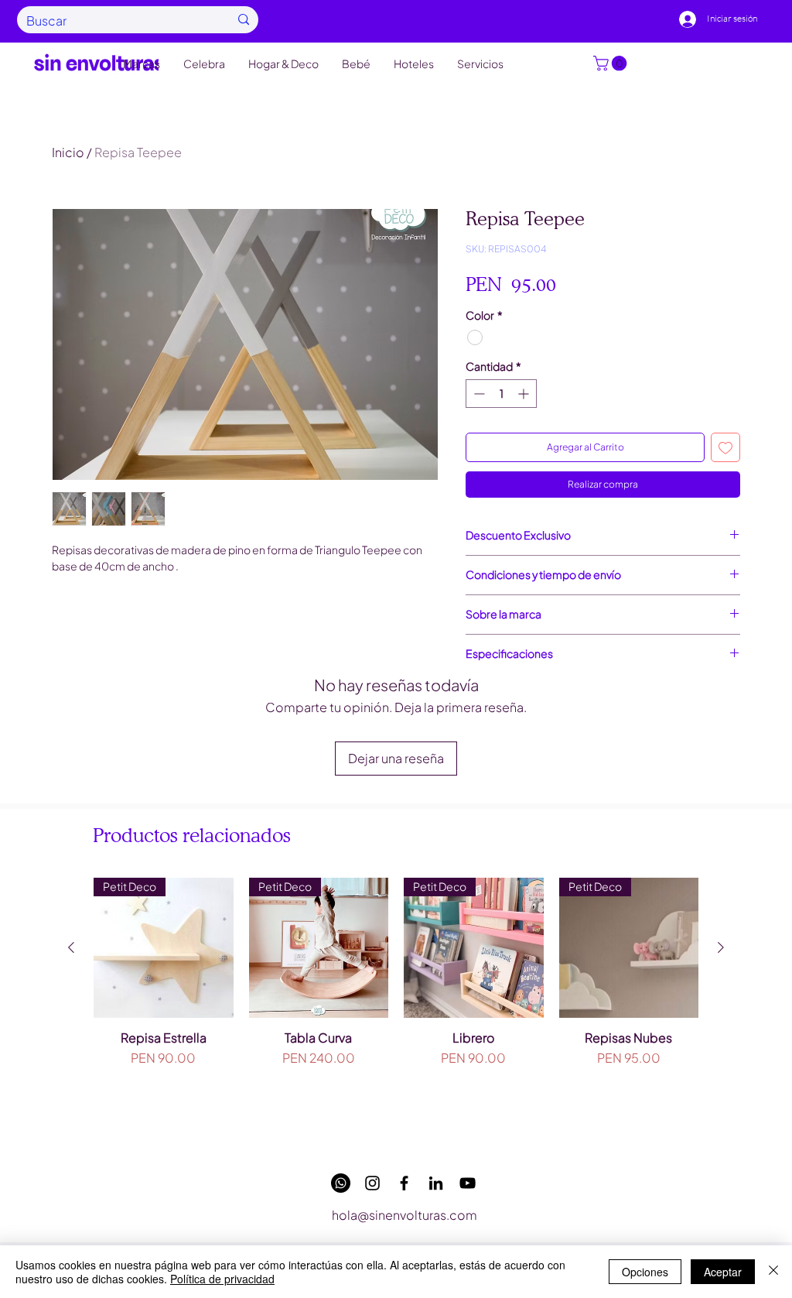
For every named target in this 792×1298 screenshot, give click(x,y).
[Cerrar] (773, 1272)
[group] (396, 1008)
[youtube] (467, 1183)
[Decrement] (477, 393)
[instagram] (372, 1183)
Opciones (645, 1271)
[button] (611, 63)
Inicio (68, 152)
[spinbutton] (501, 393)
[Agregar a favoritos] (725, 447)
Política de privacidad (222, 1278)
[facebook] (404, 1183)
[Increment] (524, 393)
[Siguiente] (721, 947)
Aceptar (723, 1271)
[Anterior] (71, 947)
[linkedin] (436, 1183)
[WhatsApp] (340, 1183)
